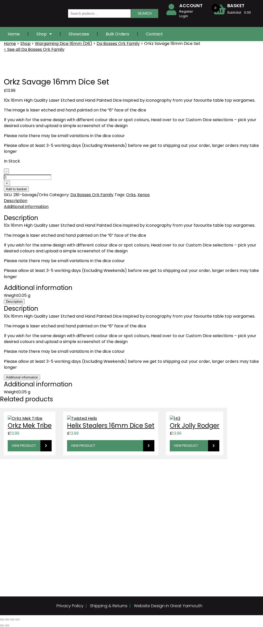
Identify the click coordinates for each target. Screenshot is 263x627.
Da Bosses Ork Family (118, 43)
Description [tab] (15, 201)
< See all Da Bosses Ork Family (34, 49)
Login (183, 16)
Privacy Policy (70, 606)
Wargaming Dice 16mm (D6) (63, 43)
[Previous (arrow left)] (2, 625)
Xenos (143, 195)
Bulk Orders (117, 34)
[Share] (12, 619)
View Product (24, 445)
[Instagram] (22, 570)
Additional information (22, 377)
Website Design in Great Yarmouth (168, 606)
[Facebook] (12, 570)
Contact (154, 34)
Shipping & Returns (108, 606)
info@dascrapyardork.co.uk (125, 489)
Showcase (79, 34)
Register (186, 11)
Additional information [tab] (26, 207)
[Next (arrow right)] (7, 625)
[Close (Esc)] (17, 619)
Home (14, 34)
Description (14, 301)
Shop (41, 34)
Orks (131, 195)
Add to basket (16, 189)
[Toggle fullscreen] (7, 619)
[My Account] (171, 9)
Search (145, 13)
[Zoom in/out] (2, 619)
